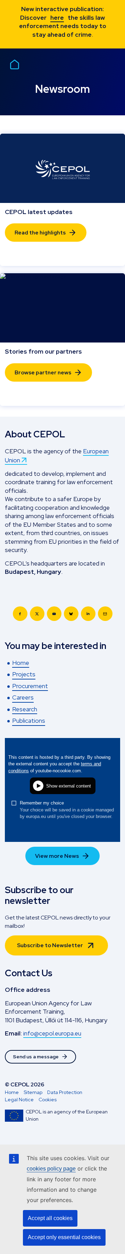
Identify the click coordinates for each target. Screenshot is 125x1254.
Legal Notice (19, 1099)
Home (12, 1092)
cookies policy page (51, 1169)
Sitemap (33, 1092)
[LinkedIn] (88, 613)
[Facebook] (20, 613)
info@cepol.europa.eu (52, 1033)
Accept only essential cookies (64, 1237)
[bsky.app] (71, 613)
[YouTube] (54, 613)
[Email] (105, 613)
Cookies (48, 1099)
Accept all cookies (50, 1218)
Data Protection (64, 1092)
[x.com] (37, 613)
